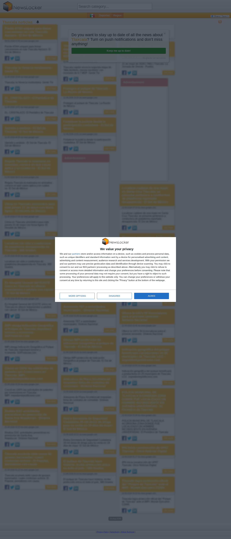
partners (76, 254)
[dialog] (115, 269)
